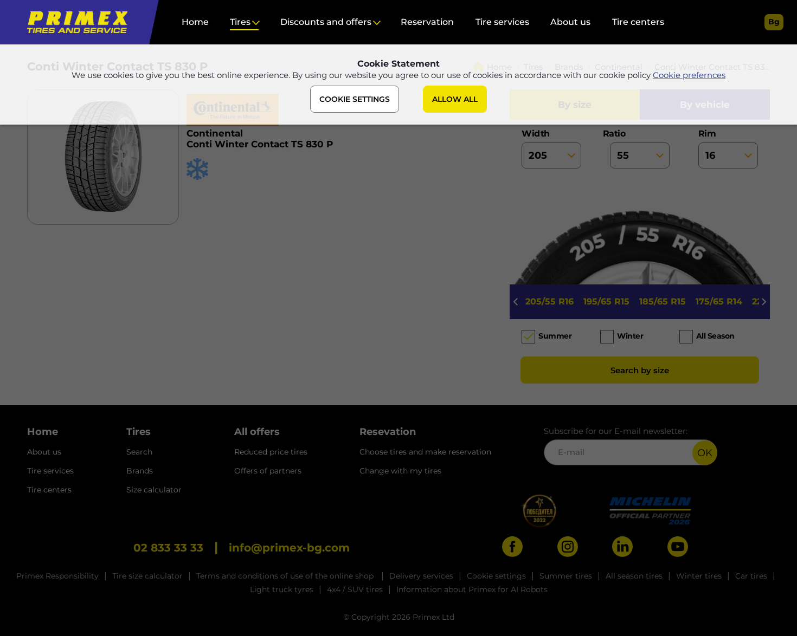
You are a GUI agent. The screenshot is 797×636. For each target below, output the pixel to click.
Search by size (639, 370)
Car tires (751, 576)
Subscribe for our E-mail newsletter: (615, 431)
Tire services (502, 22)
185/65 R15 (662, 301)
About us (570, 22)
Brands (139, 471)
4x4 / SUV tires (355, 589)
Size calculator (154, 490)
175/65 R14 (719, 301)
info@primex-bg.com (289, 547)
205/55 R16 (549, 301)
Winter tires (699, 576)
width (536, 133)
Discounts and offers (325, 22)
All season (715, 336)
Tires (240, 22)
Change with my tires (400, 471)
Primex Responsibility (57, 576)
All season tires (634, 576)
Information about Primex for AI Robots (472, 589)
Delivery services (421, 576)
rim (707, 133)
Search (139, 452)
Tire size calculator (147, 576)
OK (704, 453)
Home (195, 22)
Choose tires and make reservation (425, 452)
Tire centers (638, 22)
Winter (630, 336)
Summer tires (565, 576)
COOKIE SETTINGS (354, 99)
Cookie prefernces (689, 75)
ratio (617, 133)
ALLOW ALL (455, 99)
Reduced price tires (270, 452)
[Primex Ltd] (74, 22)
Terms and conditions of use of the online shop (286, 576)
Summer (554, 336)
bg (774, 22)
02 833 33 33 (168, 547)
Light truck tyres (281, 589)
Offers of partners (267, 471)
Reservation (427, 22)
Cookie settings (496, 576)
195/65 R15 (606, 301)
